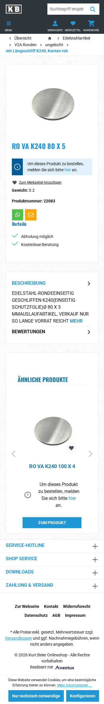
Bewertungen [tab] (28, 331)
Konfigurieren (82, 696)
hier (67, 169)
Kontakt (51, 606)
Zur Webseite (27, 606)
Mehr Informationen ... (74, 685)
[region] (52, 102)
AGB (56, 615)
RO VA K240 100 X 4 (52, 466)
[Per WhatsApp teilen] (17, 214)
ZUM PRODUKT (52, 522)
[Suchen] (92, 9)
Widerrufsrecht (76, 606)
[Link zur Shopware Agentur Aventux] (64, 667)
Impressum (75, 615)
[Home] (51, 38)
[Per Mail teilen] (30, 214)
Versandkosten (18, 638)
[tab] (52, 302)
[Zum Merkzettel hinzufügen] (71, 448)
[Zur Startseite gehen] (14, 9)
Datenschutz (36, 615)
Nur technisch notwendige (36, 696)
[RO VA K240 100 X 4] (52, 430)
